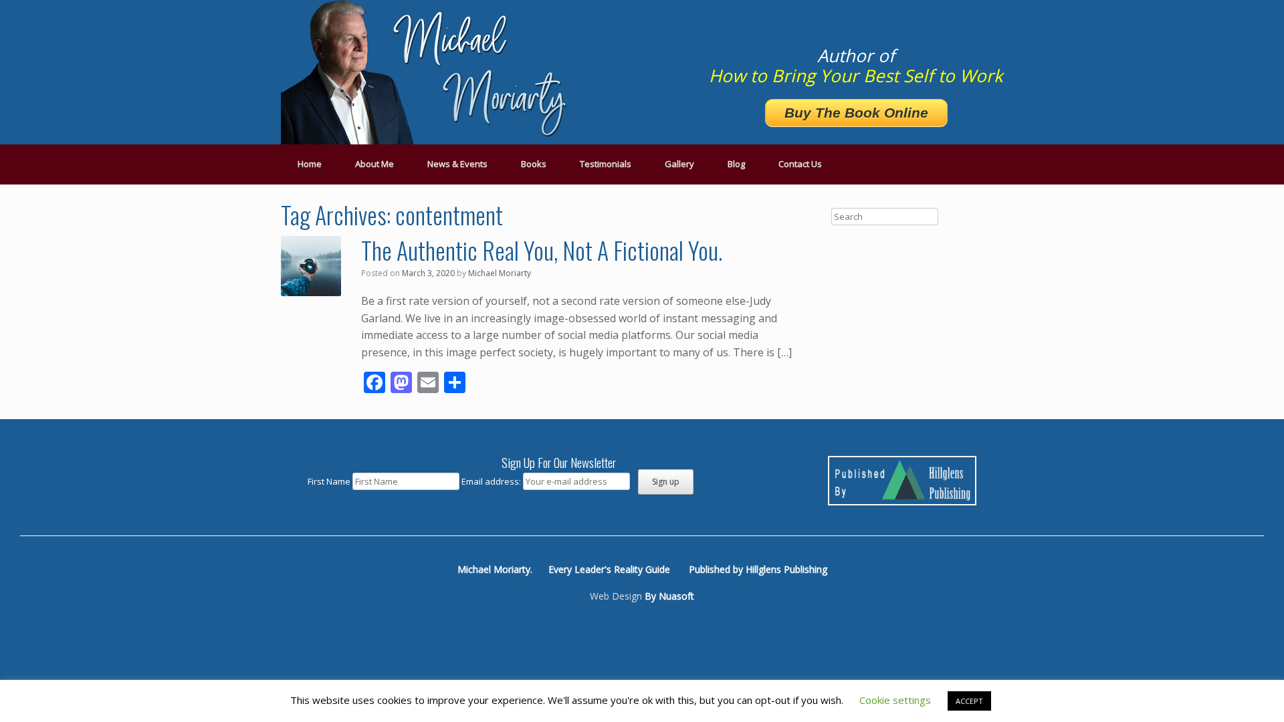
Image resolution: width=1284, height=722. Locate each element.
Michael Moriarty (499, 273)
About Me (374, 164)
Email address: (492, 481)
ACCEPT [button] (969, 701)
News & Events (457, 164)
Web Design (616, 596)
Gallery (679, 164)
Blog (736, 164)
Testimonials (605, 164)
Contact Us (800, 164)
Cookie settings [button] (895, 700)
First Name (329, 481)
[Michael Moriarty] (428, 72)
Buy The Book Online (856, 112)
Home (310, 164)
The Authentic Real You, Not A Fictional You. (541, 249)
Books (533, 164)
